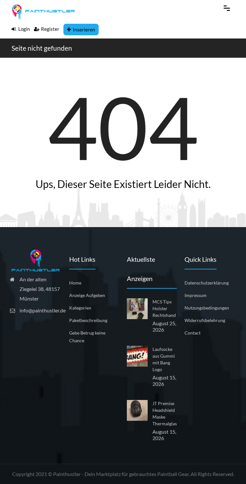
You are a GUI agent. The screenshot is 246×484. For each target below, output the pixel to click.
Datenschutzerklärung (206, 282)
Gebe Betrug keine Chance (87, 336)
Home (75, 282)
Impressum (195, 295)
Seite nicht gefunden (42, 48)
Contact (192, 332)
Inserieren (84, 29)
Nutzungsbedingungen (206, 307)
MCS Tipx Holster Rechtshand (164, 308)
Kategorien (80, 307)
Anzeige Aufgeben (87, 295)
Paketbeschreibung (88, 320)
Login (23, 29)
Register (50, 29)
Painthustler (67, 474)
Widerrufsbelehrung (204, 320)
